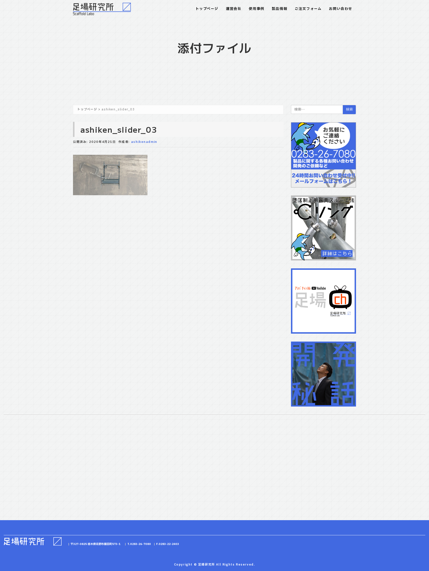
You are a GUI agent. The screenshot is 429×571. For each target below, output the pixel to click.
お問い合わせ (340, 8)
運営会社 (233, 8)
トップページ (206, 8)
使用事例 (256, 8)
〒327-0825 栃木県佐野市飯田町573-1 (96, 544)
